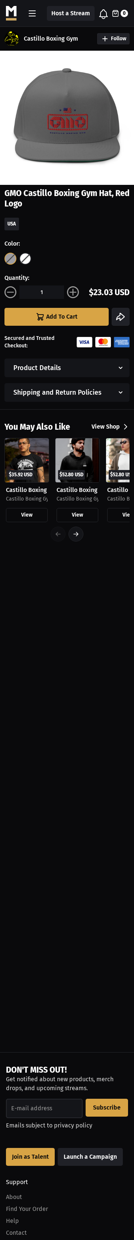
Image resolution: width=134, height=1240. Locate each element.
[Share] (121, 317)
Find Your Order (27, 1208)
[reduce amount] (10, 292)
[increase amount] (73, 292)
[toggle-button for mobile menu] (32, 13)
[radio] (10, 259)
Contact (16, 1232)
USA (11, 224)
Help (12, 1220)
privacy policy (73, 1125)
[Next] (75, 534)
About (14, 1196)
